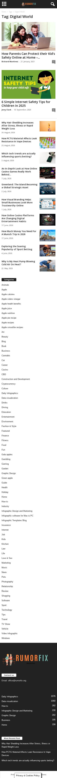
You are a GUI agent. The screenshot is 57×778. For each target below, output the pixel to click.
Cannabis (6, 355)
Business (6, 351)
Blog (4, 341)
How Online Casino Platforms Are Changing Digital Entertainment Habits (18, 218)
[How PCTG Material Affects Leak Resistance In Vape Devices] (47, 143)
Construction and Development (16, 379)
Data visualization (10, 398)
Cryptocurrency (9, 384)
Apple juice (7, 308)
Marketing (6, 563)
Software (6, 600)
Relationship (7, 586)
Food (4, 445)
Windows (6, 638)
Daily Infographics (10, 393)
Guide (4, 483)
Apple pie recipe (9, 318)
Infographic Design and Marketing (17, 511)
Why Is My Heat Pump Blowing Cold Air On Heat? (18, 263)
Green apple (7, 478)
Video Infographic (10, 633)
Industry (5, 506)
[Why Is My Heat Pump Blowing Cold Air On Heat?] (47, 266)
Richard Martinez (10, 61)
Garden (5, 468)
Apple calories (8, 294)
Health (4, 487)
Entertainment (8, 417)
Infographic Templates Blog (14, 520)
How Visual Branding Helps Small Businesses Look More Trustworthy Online (17, 202)
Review (5, 591)
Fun (3, 450)
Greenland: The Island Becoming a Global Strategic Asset (19, 186)
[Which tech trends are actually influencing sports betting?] (47, 158)
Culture (5, 388)
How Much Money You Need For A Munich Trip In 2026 (19, 233)
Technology (7, 610)
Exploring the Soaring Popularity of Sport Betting (17, 248)
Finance (5, 435)
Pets (4, 577)
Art (3, 332)
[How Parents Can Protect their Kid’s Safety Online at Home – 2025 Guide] (28, 36)
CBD (4, 374)
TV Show (6, 624)
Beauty (5, 337)
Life (3, 553)
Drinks (4, 402)
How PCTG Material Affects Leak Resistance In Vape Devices (19, 140)
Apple (4, 289)
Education (6, 412)
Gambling (6, 459)
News (4, 572)
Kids (4, 539)
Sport (4, 605)
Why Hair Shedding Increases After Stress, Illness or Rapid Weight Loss (17, 125)
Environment (7, 421)
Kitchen (5, 544)
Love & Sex (7, 558)
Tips (4, 614)
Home (4, 12)
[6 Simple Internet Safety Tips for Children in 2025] (28, 84)
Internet (5, 530)
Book (4, 346)
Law (3, 549)
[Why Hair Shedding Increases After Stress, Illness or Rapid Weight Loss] (47, 126)
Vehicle (5, 629)
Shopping (6, 596)
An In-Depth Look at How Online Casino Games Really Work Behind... (19, 171)
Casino (5, 370)
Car (3, 360)
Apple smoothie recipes (12, 327)
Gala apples (7, 454)
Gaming (5, 464)
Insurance (6, 525)
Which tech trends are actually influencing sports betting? (19, 155)
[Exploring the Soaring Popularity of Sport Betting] (47, 251)
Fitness (5, 440)
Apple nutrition (8, 313)
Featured (6, 431)
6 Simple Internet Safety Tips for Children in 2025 (26, 104)
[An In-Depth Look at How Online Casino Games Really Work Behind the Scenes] (47, 173)
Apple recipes (8, 322)
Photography (7, 581)
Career (5, 365)
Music (4, 567)
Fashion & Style (9, 426)
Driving (5, 407)
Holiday (5, 492)
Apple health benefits (11, 304)
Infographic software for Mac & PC (17, 516)
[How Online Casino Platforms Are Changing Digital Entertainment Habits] (47, 220)
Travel (4, 619)
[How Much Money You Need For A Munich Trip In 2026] (47, 235)
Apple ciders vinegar (11, 299)
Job (3, 534)
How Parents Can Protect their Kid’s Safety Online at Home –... (28, 56)
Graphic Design (9, 473)
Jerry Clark (6, 109)
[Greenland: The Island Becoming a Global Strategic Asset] (47, 189)
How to (5, 501)
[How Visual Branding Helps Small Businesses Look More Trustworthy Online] (47, 204)
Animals (5, 285)
